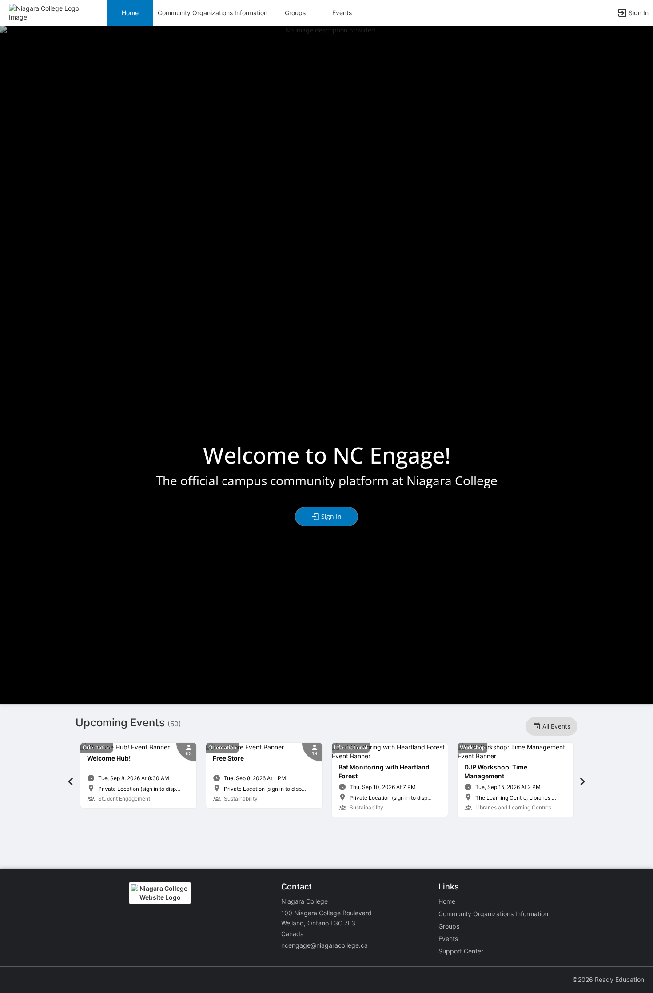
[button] (45, 12)
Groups (295, 12)
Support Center (460, 951)
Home (446, 901)
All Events (555, 726)
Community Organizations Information (212, 12)
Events (342, 12)
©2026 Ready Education (608, 979)
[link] (138, 775)
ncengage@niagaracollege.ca (324, 945)
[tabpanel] (138, 775)
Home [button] (130, 12)
